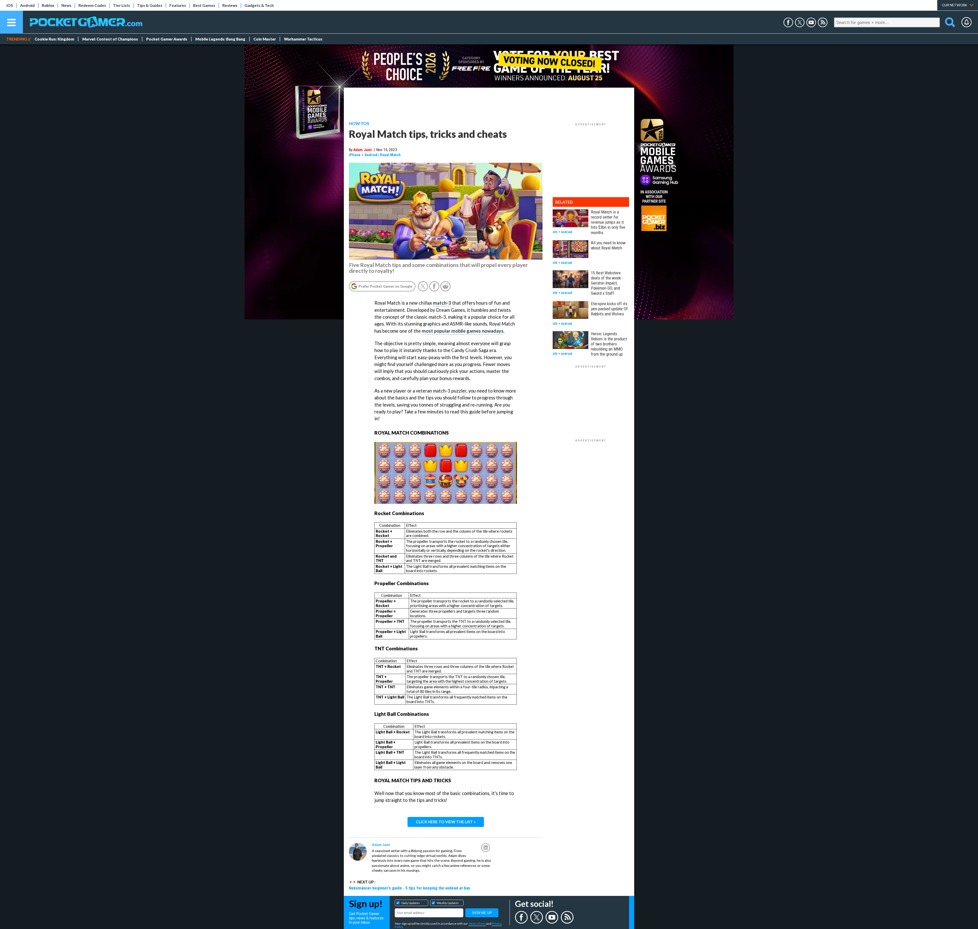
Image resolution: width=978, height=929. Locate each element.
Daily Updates (410, 903)
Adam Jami (362, 149)
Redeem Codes (92, 5)
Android (27, 5)
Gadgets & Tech (259, 5)
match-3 (442, 303)
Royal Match (390, 155)
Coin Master (264, 39)
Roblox (48, 5)
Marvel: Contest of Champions (110, 39)
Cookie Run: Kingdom (54, 39)
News (66, 5)
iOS (9, 5)
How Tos (359, 123)
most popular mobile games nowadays (463, 331)
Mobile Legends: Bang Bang (220, 39)
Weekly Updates (448, 903)
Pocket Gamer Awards (166, 39)
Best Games (204, 5)
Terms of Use (477, 923)
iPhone (354, 155)
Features (177, 5)
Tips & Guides (149, 5)
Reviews (229, 5)
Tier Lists (121, 5)
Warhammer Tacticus (303, 39)
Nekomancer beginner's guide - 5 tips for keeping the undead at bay (409, 888)
